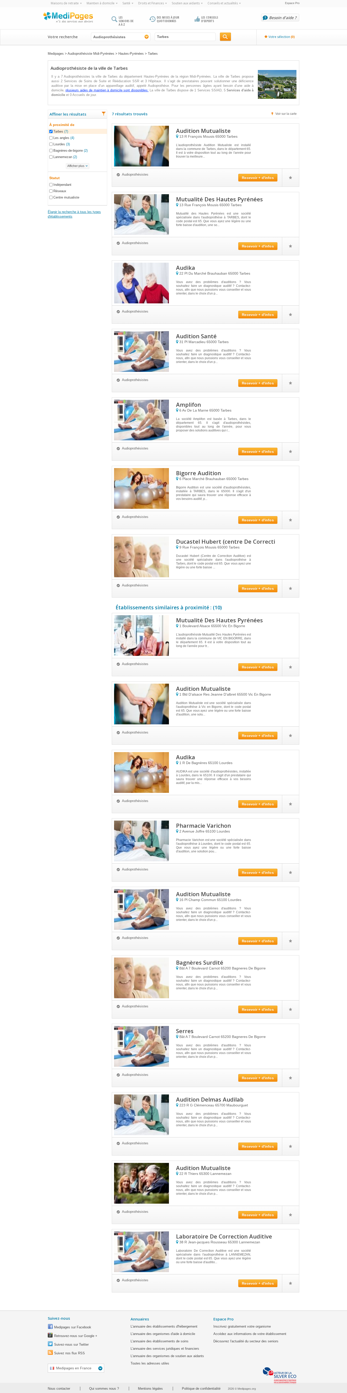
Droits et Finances (151, 3)
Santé (126, 3)
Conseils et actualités (223, 3)
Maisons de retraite (65, 3)
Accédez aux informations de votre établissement (249, 1334)
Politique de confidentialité (201, 1388)
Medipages (56, 53)
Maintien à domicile (101, 3)
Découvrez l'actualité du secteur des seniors (245, 1341)
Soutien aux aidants (186, 3)
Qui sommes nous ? (104, 1388)
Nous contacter (59, 1388)
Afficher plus (75, 166)
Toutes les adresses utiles (150, 1363)
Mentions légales (150, 1388)
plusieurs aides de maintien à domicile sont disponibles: (107, 90)
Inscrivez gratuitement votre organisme (242, 1326)
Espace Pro (292, 3)
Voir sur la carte (286, 114)
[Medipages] (67, 18)
